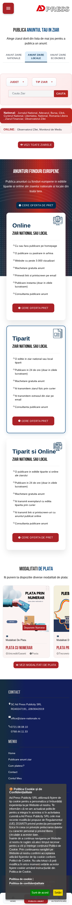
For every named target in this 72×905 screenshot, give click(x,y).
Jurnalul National (27, 112)
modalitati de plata (16, 640)
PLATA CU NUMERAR (19, 648)
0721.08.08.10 (19, 726)
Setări (57, 892)
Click (61, 112)
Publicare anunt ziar (20, 759)
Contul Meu (15, 778)
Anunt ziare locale (36, 57)
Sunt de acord (40, 892)
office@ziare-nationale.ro (25, 718)
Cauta (61, 93)
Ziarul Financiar (14, 118)
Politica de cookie (20, 879)
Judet (14, 81)
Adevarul (44, 112)
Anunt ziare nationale (14, 57)
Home (11, 753)
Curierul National (13, 115)
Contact (12, 772)
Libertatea (31, 115)
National (43, 115)
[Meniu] (8, 8)
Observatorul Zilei (35, 118)
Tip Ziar (41, 81)
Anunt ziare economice (58, 57)
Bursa (54, 112)
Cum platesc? (16, 765)
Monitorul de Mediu (50, 129)
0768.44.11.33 (19, 731)
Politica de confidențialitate (26, 883)
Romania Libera (58, 115)
